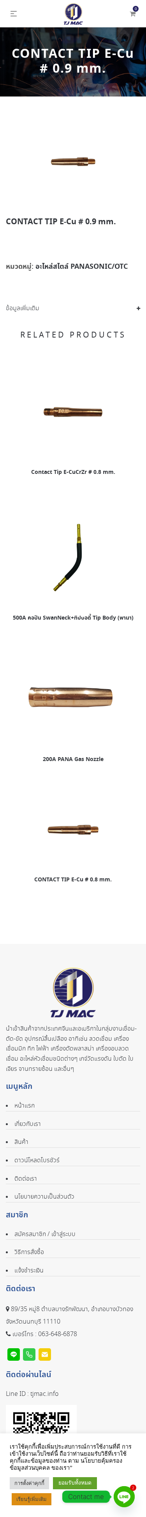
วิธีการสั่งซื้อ (29, 1252)
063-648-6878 (57, 1334)
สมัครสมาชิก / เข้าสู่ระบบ (45, 1234)
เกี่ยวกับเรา (27, 1124)
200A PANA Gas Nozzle (73, 759)
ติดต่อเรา (25, 1178)
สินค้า (21, 1142)
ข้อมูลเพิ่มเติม (22, 308)
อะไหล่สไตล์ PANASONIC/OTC (81, 266)
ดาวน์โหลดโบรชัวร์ (37, 1160)
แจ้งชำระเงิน (29, 1270)
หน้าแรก (24, 1105)
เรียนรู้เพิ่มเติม (31, 1499)
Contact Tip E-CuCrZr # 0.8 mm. (73, 472)
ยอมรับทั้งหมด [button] (74, 1483)
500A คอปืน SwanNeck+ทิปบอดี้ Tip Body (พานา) (73, 618)
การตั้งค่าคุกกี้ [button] (29, 1483)
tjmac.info (44, 1394)
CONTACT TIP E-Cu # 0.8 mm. (73, 880)
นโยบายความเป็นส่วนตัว (44, 1196)
